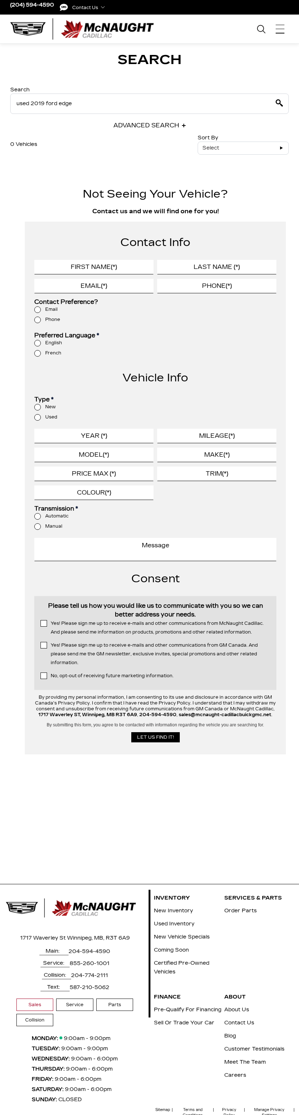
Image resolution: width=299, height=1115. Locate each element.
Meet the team (245, 1062)
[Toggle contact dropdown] (103, 7)
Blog (230, 1036)
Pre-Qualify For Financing (187, 1010)
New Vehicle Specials (182, 937)
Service (75, 1004)
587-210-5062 (89, 987)
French (53, 353)
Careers (235, 1075)
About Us (236, 1010)
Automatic (57, 516)
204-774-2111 (89, 975)
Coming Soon (171, 950)
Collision (34, 1020)
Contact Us (239, 1023)
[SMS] (64, 7)
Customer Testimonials (254, 1049)
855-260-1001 (89, 963)
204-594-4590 (89, 951)
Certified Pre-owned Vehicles (181, 967)
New (50, 406)
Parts (114, 1004)
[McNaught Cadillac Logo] (86, 29)
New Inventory (173, 911)
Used (51, 417)
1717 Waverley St (43, 938)
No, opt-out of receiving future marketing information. (112, 675)
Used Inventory (174, 924)
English (53, 342)
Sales (34, 1004)
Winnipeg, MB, (85, 938)
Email (51, 309)
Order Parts (240, 911)
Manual (53, 526)
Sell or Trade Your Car (184, 1023)
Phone (52, 319)
